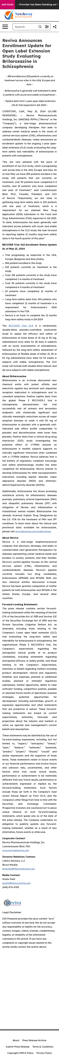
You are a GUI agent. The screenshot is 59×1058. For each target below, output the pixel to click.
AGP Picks (7, 4)
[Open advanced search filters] (46, 26)
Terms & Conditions (42, 1046)
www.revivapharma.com (15, 850)
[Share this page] (55, 27)
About (16, 1040)
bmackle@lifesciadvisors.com (18, 868)
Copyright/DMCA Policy (20, 1053)
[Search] (40, 26)
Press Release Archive (34, 1040)
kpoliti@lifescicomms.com (16, 883)
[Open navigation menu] (5, 27)
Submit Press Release (18, 1046)
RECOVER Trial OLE (21, 325)
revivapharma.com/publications (33, 531)
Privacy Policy (44, 1053)
